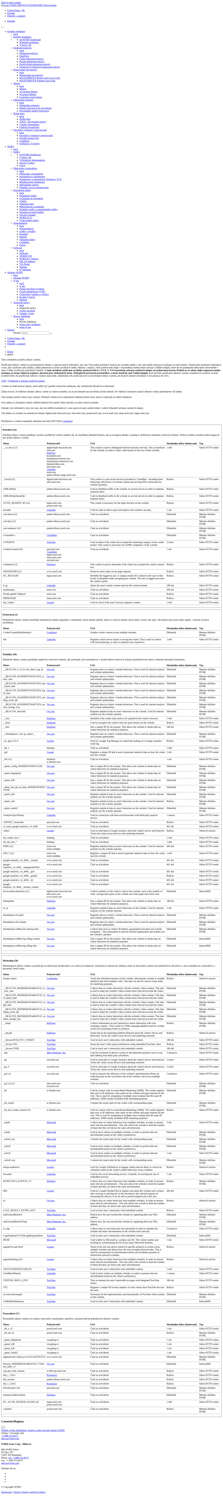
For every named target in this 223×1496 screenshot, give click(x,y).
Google (50, 602)
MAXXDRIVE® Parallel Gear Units (37, 80)
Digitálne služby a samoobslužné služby (38, 209)
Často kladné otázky (29, 220)
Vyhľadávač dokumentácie (32, 160)
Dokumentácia (20, 223)
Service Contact (27, 163)
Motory (16, 83)
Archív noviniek (27, 310)
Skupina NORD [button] (15, 272)
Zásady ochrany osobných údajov (29, 1492)
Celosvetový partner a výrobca (34, 294)
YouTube (51, 542)
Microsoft (51, 1122)
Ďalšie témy (19, 113)
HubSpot (51, 453)
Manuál (23, 237)
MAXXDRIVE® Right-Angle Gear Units (39, 78)
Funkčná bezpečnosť (29, 127)
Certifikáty (24, 242)
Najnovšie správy (21, 302)
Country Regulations (29, 124)
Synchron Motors (27, 94)
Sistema (23, 267)
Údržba (23, 201)
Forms (22, 245)
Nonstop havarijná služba (31, 212)
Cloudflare (52, 535)
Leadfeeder (52, 978)
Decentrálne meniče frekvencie (34, 111)
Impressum (6, 1492)
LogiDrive (24, 141)
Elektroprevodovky (22, 48)
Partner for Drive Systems (31, 289)
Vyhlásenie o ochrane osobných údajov (26, 381)
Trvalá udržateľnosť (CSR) (32, 291)
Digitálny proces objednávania (34, 187)
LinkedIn (51, 469)
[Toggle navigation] (2, 27)
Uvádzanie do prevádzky (31, 198)
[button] (11, 330)
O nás (16, 280)
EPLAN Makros (27, 261)
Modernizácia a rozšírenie (31, 206)
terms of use (25, 327)
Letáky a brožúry (27, 231)
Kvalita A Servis (27, 297)
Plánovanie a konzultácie (25, 168)
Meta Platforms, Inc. (56, 1052)
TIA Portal (24, 264)
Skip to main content (11, 2)
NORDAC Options (28, 258)
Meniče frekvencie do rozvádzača (35, 108)
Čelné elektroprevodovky (31, 59)
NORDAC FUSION (29, 143)
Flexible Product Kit (29, 138)
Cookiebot (67, 421)
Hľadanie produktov (29, 42)
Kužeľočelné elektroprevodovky (35, 64)
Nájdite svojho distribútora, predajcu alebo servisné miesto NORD (33, 1430)
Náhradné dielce (27, 239)
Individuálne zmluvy (29, 185)
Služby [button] (10, 146)
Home (10, 351)
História (23, 300)
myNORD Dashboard (30, 39)
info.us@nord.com (10, 1438)
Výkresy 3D (25, 45)
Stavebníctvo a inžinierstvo (32, 176)
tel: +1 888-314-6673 (18, 1457)
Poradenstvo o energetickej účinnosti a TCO (40, 179)
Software (17, 247)
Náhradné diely (26, 204)
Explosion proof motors (30, 97)
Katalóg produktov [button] (16, 31)
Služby (16, 152)
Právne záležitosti (21, 316)
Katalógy (23, 234)
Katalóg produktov (22, 37)
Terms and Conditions (30, 324)
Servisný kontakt (27, 215)
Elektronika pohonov (23, 100)
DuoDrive (24, 56)
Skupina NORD (21, 278)
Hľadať (17, 333)
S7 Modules (25, 269)
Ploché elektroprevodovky (32, 61)
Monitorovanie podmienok (32, 182)
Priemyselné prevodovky (25, 69)
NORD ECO (25, 217)
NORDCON (25, 256)
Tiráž (3, 381)
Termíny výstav (26, 313)
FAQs (22, 165)
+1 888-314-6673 (9, 1436)
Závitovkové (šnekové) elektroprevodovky (39, 67)
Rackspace (52, 1375)
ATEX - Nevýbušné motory (32, 122)
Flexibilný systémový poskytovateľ (30, 130)
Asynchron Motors (28, 91)
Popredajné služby (22, 190)
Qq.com (50, 669)
